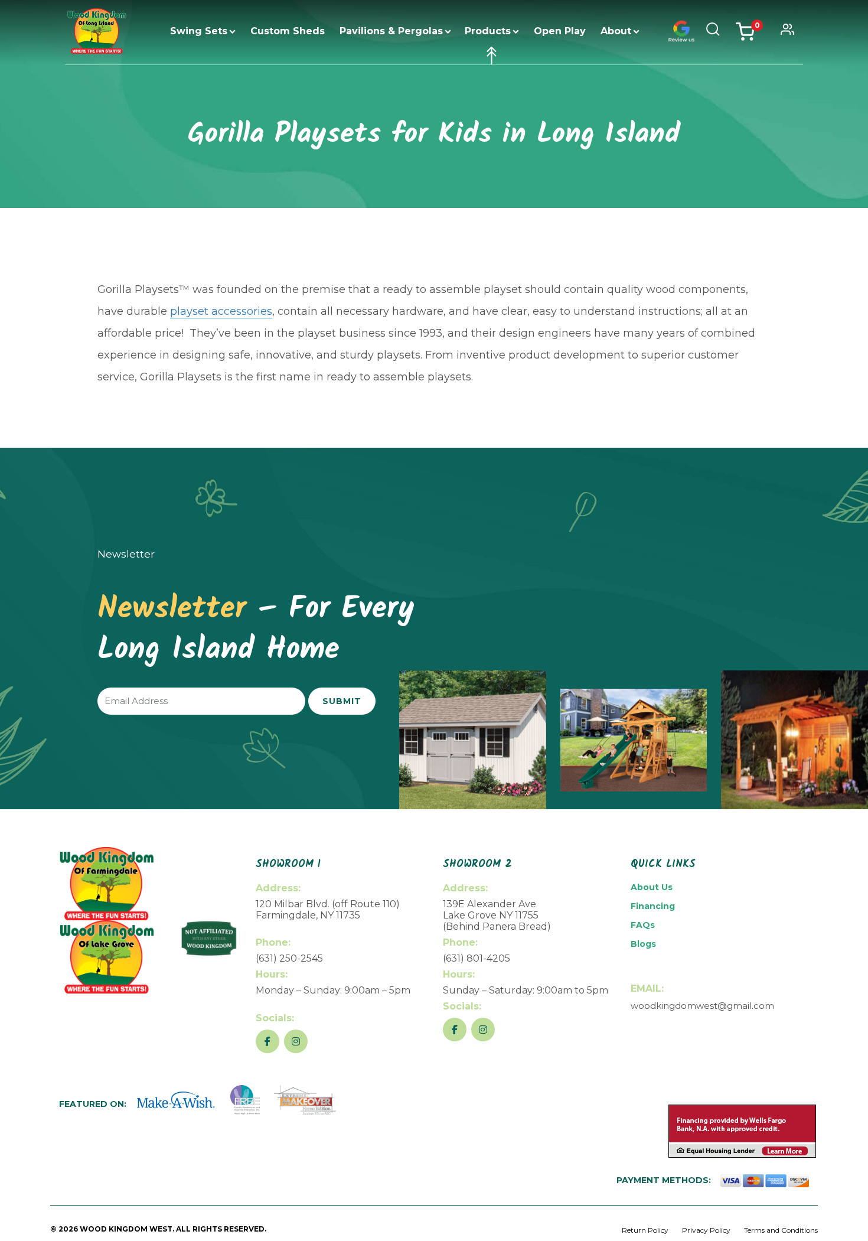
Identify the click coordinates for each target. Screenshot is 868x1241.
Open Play (560, 31)
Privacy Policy (706, 1230)
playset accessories (221, 311)
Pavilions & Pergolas (391, 31)
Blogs (643, 944)
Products (488, 31)
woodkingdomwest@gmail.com (702, 1005)
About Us (652, 887)
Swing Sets (198, 31)
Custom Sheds (287, 31)
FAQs (643, 925)
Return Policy (645, 1230)
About (616, 31)
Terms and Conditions (781, 1230)
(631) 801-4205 (476, 958)
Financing (653, 906)
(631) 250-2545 (289, 958)
